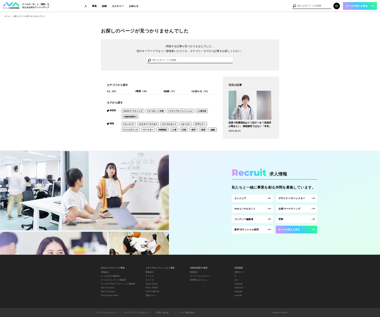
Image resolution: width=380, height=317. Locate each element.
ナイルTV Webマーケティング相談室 (118, 284)
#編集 (212, 130)
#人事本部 (201, 111)
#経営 (203, 130)
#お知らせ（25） (200, 91)
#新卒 (193, 130)
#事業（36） (141, 91)
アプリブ (149, 276)
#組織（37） (169, 91)
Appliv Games (151, 284)
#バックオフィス (130, 130)
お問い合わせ (162, 312)
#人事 (174, 130)
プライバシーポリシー (106, 312)
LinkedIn (238, 295)
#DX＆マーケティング (132, 111)
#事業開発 (162, 130)
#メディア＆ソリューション (180, 111)
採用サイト (240, 272)
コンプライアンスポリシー (136, 312)
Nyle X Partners (107, 288)
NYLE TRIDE (151, 288)
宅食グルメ (150, 295)
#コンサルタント (169, 124)
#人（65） (112, 91)
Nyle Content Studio (109, 295)
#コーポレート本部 (155, 111)
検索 (294, 6)
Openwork (239, 288)
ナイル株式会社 (187, 312)
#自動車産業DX (130, 117)
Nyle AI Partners (108, 291)
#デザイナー (200, 124)
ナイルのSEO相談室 (110, 276)
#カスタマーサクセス (148, 124)
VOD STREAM (152, 291)
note (236, 280)
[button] (360, 6)
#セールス (185, 124)
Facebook (239, 284)
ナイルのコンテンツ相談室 (113, 280)
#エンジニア (128, 124)
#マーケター (148, 130)
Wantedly (238, 291)
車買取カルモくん (198, 280)
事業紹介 (105, 272)
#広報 (183, 130)
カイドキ (149, 280)
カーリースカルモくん (200, 276)
